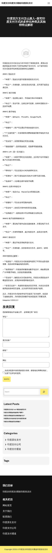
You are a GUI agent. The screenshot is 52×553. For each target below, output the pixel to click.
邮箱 (5, 350)
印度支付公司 (14, 444)
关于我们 (7, 511)
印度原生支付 (14, 300)
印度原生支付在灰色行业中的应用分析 (15, 418)
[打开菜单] (48, 3)
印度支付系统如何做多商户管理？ (14, 412)
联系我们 (7, 516)
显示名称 (7, 340)
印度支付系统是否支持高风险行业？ (14, 415)
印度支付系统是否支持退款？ (12, 421)
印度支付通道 (14, 449)
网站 (4, 360)
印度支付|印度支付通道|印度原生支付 (17, 3)
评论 (5, 317)
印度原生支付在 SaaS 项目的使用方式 (15, 409)
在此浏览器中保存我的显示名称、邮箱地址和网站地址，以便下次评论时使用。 (26, 371)
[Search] (44, 392)
